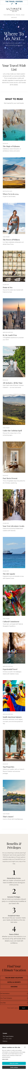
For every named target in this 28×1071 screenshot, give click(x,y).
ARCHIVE (14, 17)
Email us (5, 1041)
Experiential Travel (10, 669)
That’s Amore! (8, 816)
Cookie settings (14, 1067)
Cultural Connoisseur (11, 621)
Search (23, 1008)
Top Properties (8, 767)
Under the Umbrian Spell (12, 430)
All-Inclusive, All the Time (12, 383)
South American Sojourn (12, 717)
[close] (25, 1047)
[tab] (14, 978)
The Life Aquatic (9, 574)
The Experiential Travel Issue (14, 15)
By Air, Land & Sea (10, 335)
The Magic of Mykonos (11, 146)
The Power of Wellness (11, 239)
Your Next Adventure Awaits (13, 526)
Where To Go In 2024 (11, 194)
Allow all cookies (14, 1063)
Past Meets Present (10, 478)
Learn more (5, 1059)
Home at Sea (7, 287)
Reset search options (13, 1008)
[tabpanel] (14, 1000)
